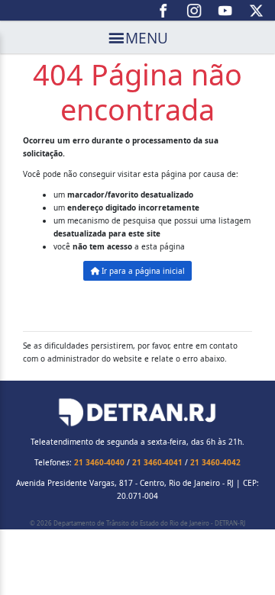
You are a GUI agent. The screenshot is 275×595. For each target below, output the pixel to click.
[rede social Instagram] (194, 11)
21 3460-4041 (157, 462)
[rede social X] (256, 11)
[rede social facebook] (164, 11)
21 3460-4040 (99, 462)
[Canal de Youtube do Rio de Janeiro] (225, 11)
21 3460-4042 (215, 462)
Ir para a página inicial (142, 270)
